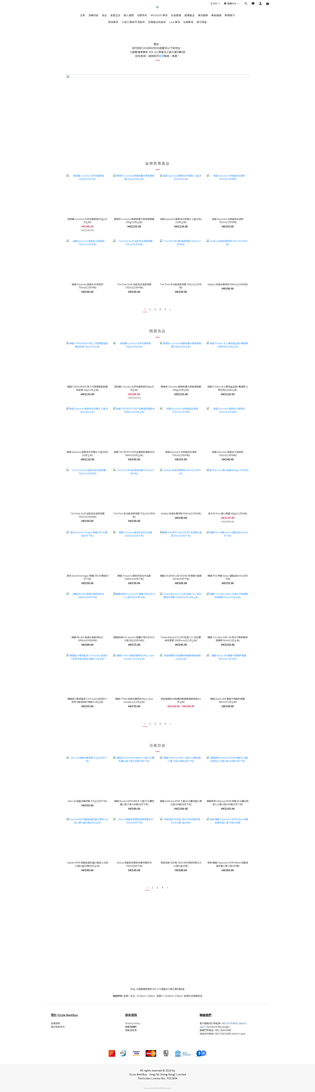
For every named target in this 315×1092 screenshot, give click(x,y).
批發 (202, 1033)
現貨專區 (113, 22)
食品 (104, 15)
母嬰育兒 (142, 15)
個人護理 (129, 15)
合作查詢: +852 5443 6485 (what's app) (224, 1033)
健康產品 (189, 15)
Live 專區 (174, 22)
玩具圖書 (176, 15)
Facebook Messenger (218, 1026)
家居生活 (115, 15)
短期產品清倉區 (157, 22)
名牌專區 (188, 22)
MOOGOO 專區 (159, 15)
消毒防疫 (93, 15)
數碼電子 (230, 15)
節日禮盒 (202, 22)
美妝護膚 (216, 15)
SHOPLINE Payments (162, 1088)
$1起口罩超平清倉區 (133, 22)
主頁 (82, 15)
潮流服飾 (203, 15)
